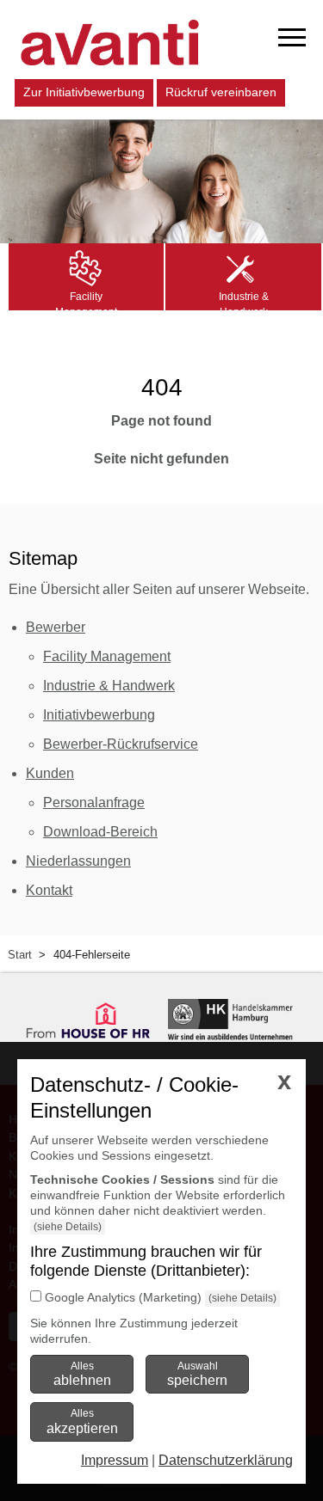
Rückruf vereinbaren (220, 92)
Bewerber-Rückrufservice (120, 744)
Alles (82, 1374)
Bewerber (55, 627)
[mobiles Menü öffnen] (292, 37)
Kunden (50, 773)
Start (20, 954)
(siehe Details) (68, 1227)
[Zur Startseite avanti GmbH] (110, 42)
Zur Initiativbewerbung (84, 92)
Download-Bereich (100, 831)
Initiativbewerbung (99, 715)
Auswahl (197, 1374)
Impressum (114, 1460)
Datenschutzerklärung (225, 1460)
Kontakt (49, 890)
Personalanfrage (94, 802)
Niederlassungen (78, 861)
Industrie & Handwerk (109, 685)
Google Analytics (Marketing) (123, 1297)
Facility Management (107, 656)
